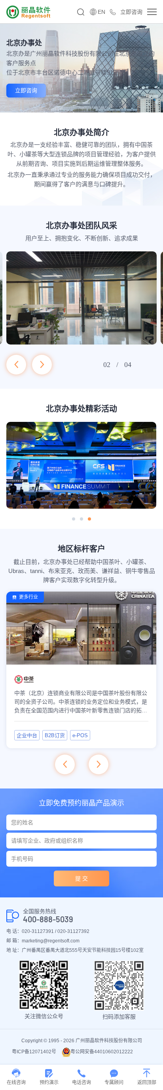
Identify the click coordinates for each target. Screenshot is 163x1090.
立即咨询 (131, 12)
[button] (16, 365)
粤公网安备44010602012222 (101, 1051)
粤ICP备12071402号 (34, 1051)
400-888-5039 (48, 919)
